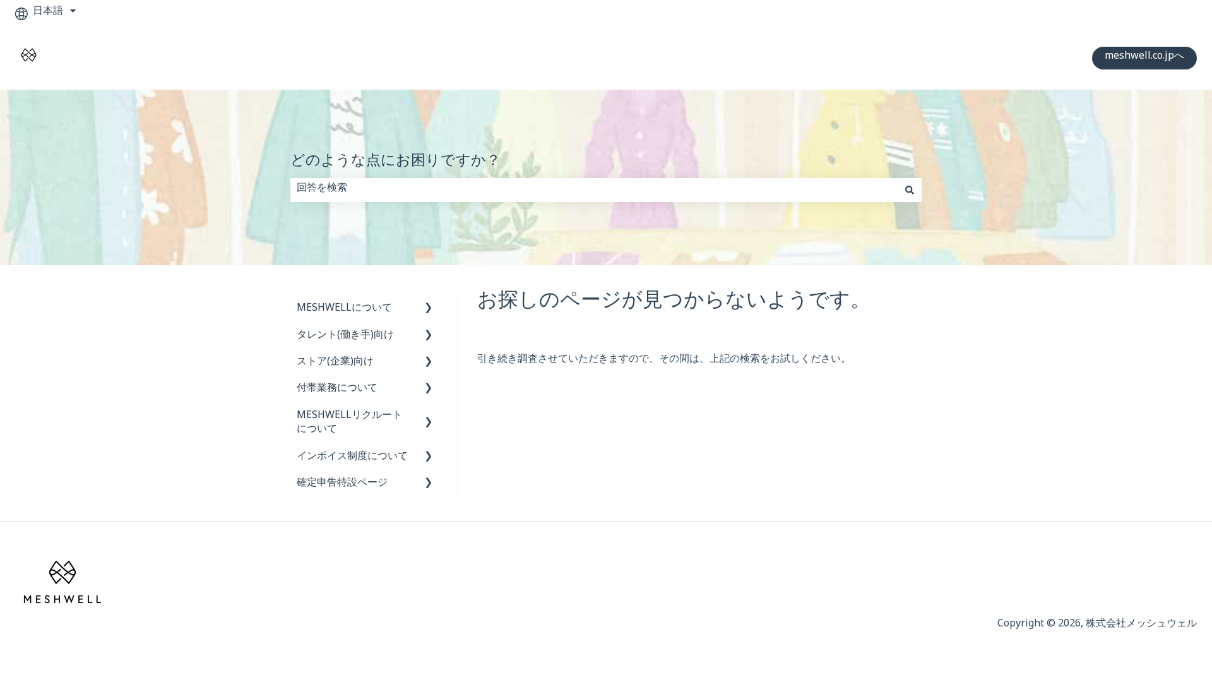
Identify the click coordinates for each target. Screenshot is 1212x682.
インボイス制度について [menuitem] (352, 458)
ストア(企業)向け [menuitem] (335, 363)
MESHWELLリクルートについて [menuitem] (349, 424)
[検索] (910, 190)
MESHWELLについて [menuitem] (344, 309)
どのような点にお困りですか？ (395, 164)
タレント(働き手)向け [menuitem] (345, 336)
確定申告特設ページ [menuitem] (342, 484)
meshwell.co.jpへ (1144, 57)
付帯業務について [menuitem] (337, 390)
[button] (429, 311)
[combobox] (594, 190)
